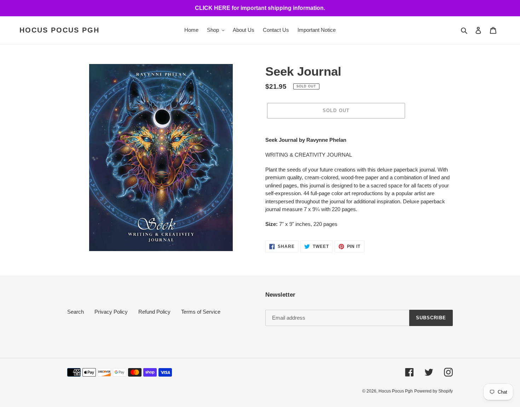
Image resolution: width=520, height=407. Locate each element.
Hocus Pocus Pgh (59, 30)
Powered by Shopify (433, 391)
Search (75, 312)
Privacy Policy (111, 312)
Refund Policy (154, 312)
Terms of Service (200, 312)
